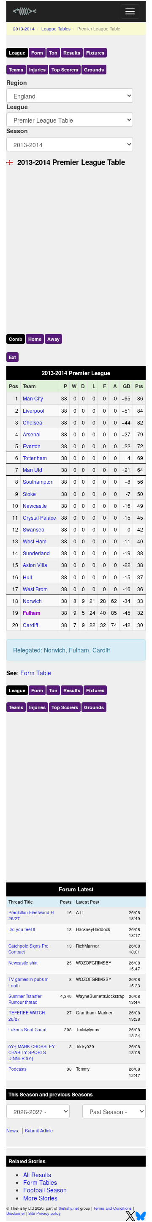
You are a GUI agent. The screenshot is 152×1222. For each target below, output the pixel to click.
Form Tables (40, 1182)
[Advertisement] (76, 248)
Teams (16, 69)
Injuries (37, 69)
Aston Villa (35, 564)
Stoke (29, 493)
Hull (27, 577)
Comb (15, 339)
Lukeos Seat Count (27, 1030)
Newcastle (35, 505)
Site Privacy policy (44, 1213)
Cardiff (30, 624)
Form (37, 52)
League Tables (56, 29)
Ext (12, 357)
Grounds (94, 69)
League (17, 52)
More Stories (40, 1198)
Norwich (32, 600)
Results (71, 52)
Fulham (32, 612)
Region (16, 82)
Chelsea (32, 422)
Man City (33, 398)
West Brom (35, 588)
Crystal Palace (39, 517)
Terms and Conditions (112, 1208)
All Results (37, 1174)
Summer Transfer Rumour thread (24, 999)
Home (34, 339)
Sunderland (36, 552)
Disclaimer (15, 1213)
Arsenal (32, 434)
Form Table (35, 673)
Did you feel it (21, 929)
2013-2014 (24, 29)
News (12, 1130)
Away (53, 339)
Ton (53, 52)
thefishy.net (69, 1208)
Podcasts (17, 1069)
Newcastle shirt (23, 963)
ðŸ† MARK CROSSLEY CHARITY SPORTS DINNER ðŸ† (31, 1053)
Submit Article (39, 1130)
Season (17, 130)
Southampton (38, 481)
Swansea (33, 529)
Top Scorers (65, 69)
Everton (32, 445)
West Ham (34, 541)
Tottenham (35, 457)
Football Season (45, 1190)
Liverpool (33, 410)
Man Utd (32, 469)
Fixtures (95, 52)
